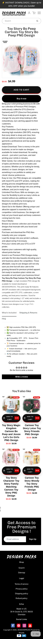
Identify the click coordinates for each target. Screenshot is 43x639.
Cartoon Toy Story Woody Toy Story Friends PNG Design (31, 483)
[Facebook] (13, 625)
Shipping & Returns (28, 313)
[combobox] (18, 21)
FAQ (4, 319)
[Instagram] (24, 625)
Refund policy (21, 598)
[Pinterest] (19, 625)
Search (22, 568)
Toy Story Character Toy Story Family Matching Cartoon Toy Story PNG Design (11, 486)
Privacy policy (21, 589)
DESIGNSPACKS (24, 630)
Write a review (21, 377)
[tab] (10, 313)
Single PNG (28, 304)
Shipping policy (21, 594)
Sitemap (21, 573)
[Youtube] (30, 625)
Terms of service (21, 584)
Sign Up (32, 539)
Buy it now (21, 99)
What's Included (9, 313)
